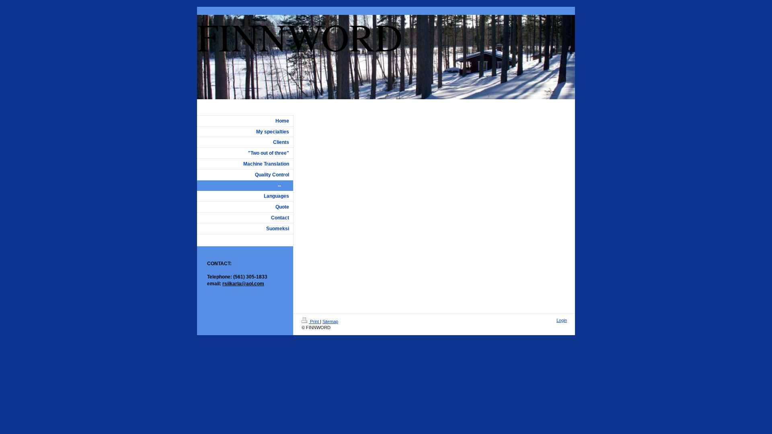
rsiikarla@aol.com (243, 284)
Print (314, 321)
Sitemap (330, 321)
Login (561, 320)
